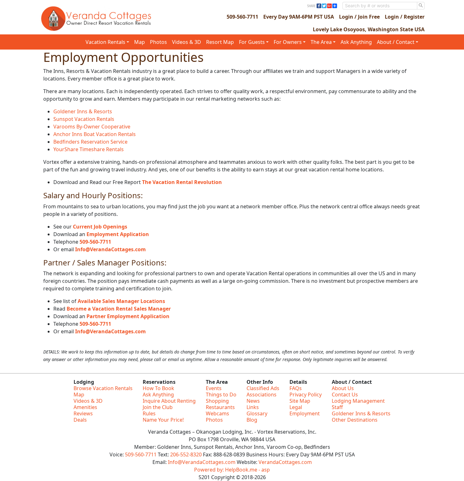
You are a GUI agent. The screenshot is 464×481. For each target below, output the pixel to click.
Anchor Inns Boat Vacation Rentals (94, 134)
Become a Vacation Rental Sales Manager (119, 308)
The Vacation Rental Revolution (182, 182)
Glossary (257, 413)
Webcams (217, 413)
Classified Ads (263, 388)
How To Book (158, 388)
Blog (252, 419)
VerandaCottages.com (285, 462)
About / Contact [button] (395, 42)
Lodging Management (358, 400)
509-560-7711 (242, 16)
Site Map (299, 400)
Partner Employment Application (128, 316)
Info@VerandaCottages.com (110, 249)
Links (253, 407)
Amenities (85, 407)
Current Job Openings (100, 226)
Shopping (217, 400)
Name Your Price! (163, 419)
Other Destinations (355, 419)
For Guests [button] (252, 42)
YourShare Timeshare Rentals (88, 149)
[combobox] (379, 5)
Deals (80, 419)
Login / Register (405, 16)
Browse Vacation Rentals (103, 388)
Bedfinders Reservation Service (90, 141)
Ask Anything (356, 42)
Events (214, 388)
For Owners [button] (288, 42)
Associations (262, 394)
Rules (149, 413)
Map (139, 42)
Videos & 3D (186, 42)
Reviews (83, 413)
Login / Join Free (359, 16)
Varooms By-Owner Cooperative (91, 126)
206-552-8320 (186, 454)
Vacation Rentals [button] (105, 42)
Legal (295, 407)
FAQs (295, 388)
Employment (304, 413)
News (253, 400)
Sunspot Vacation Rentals (83, 119)
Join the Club (158, 407)
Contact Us (345, 394)
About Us (343, 388)
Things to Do (221, 394)
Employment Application (117, 234)
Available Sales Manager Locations (121, 301)
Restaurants (220, 407)
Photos (158, 42)
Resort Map (220, 42)
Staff (337, 407)
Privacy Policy (305, 394)
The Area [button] (321, 42)
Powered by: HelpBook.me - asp (232, 469)
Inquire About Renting (169, 400)
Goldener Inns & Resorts (82, 111)
